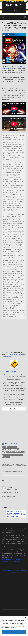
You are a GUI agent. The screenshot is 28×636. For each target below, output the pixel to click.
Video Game (6, 457)
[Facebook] (10, 408)
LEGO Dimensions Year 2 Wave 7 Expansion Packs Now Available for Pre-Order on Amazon (14, 464)
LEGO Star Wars (15, 443)
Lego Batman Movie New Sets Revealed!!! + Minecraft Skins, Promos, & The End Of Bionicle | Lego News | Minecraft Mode (15, 514)
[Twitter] (13, 408)
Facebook (8, 354)
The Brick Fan (14, 5)
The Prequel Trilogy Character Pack (12, 454)
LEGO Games (8, 443)
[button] (25, 617)
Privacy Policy (15, 570)
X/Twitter (15, 354)
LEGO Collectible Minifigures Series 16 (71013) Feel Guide (12, 471)
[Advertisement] (14, 335)
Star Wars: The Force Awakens (11, 449)
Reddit (9, 356)
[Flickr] (17, 408)
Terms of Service (6, 570)
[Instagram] (15, 408)
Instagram (21, 354)
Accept (14, 632)
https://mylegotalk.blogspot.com (10, 498)
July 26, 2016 (5, 30)
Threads (4, 356)
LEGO (4, 447)
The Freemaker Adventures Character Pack (13, 452)
